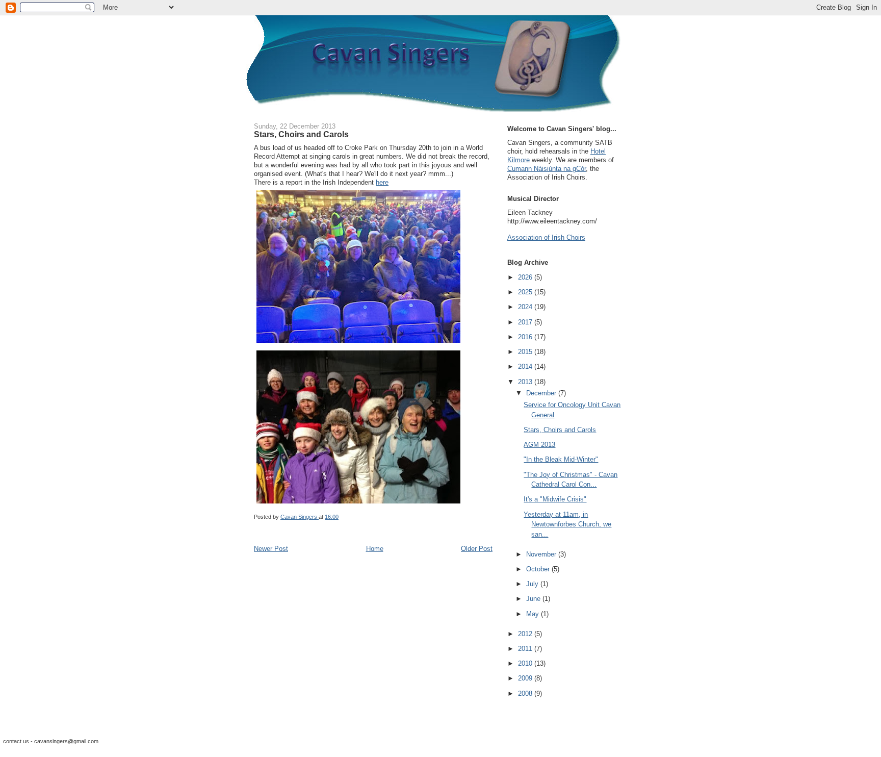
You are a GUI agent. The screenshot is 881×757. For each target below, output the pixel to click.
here (382, 182)
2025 (526, 292)
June (534, 598)
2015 (526, 352)
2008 (526, 693)
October (539, 569)
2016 (526, 337)
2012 (526, 634)
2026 (526, 277)
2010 (526, 663)
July (533, 584)
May (533, 614)
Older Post (477, 548)
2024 (526, 307)
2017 (526, 322)
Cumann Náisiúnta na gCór (546, 168)
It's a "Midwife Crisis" (555, 499)
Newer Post (271, 548)
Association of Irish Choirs (546, 237)
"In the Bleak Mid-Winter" (561, 459)
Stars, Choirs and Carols (560, 430)
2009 (526, 678)
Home (374, 548)
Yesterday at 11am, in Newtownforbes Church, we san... (567, 524)
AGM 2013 (539, 444)
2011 (526, 648)
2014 (526, 366)
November (542, 554)
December (542, 393)
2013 (526, 382)
